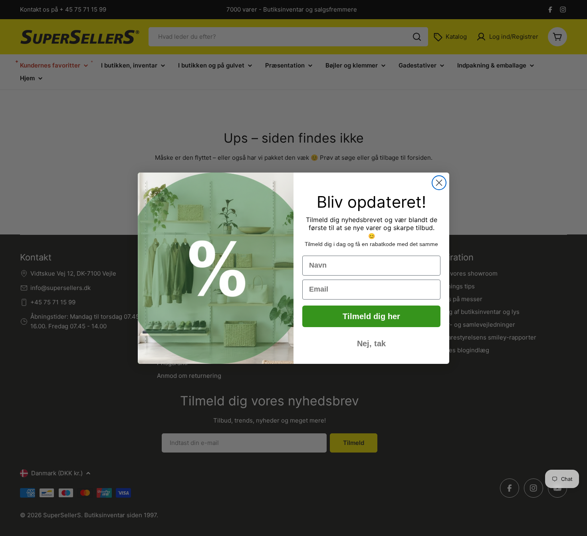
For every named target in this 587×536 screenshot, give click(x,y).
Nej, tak (371, 343)
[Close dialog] (439, 183)
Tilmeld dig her (371, 316)
